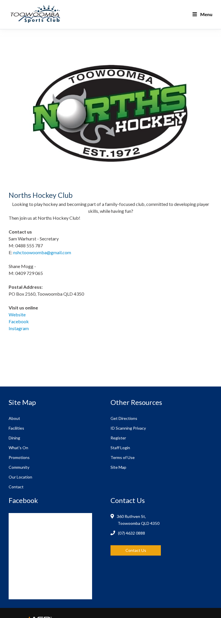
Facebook (19, 321)
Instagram (19, 328)
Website (17, 314)
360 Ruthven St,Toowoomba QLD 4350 (138, 520)
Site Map (118, 467)
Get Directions (123, 418)
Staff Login (120, 447)
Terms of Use (122, 457)
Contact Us (135, 550)
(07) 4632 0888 (131, 533)
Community (19, 467)
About (14, 418)
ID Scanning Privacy (128, 428)
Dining (14, 437)
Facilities (16, 428)
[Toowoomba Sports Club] (59, 14)
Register (118, 437)
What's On (18, 447)
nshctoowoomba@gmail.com (42, 252)
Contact (16, 486)
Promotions (19, 457)
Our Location (20, 476)
